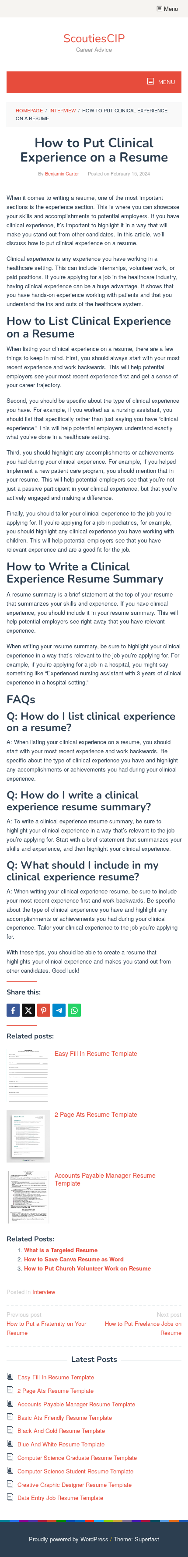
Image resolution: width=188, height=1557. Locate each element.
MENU (166, 82)
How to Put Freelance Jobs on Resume (143, 1323)
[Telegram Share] (59, 1010)
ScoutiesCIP (94, 38)
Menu (170, 8)
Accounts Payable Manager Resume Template (105, 1179)
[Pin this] (43, 1010)
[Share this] (13, 1010)
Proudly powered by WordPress (68, 1539)
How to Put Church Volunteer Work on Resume (87, 1268)
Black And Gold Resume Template (61, 1430)
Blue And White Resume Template (60, 1444)
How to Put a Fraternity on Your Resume (46, 1323)
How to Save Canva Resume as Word (74, 1259)
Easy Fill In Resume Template (96, 1053)
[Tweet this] (28, 1010)
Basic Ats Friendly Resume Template (64, 1417)
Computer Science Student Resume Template (75, 1471)
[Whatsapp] (74, 1010)
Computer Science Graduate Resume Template (77, 1457)
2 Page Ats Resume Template (96, 1114)
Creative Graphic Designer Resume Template (74, 1484)
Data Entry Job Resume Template (60, 1497)
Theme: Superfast (136, 1539)
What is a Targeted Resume (60, 1250)
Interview (43, 1291)
